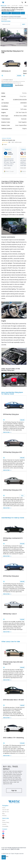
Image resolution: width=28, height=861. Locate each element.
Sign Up (14, 790)
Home (8, 5)
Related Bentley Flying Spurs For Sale (12, 52)
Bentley (21, 5)
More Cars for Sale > (6, 21)
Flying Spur (23, 96)
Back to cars (3, 5)
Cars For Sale (15, 5)
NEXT (23, 24)
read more (7, 168)
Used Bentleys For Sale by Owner (12, 518)
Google (12, 171)
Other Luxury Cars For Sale (10, 641)
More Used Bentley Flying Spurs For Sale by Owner (12, 393)
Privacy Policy (5, 856)
